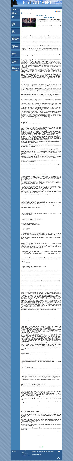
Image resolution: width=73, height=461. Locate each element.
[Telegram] (58, 11)
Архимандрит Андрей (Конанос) (26, 13)
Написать (13, 66)
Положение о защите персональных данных (15, 70)
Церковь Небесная (14, 13)
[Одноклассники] (56, 11)
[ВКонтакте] (55, 11)
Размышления (14, 48)
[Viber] (59, 11)
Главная (22, 9)
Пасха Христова (14, 9)
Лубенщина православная (15, 38)
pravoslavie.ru (59, 431)
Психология (13, 45)
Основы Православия (15, 14)
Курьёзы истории (14, 56)
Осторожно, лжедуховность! (15, 46)
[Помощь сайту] (41, 447)
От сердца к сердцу (14, 39)
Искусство (13, 54)
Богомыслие (13, 23)
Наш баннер (13, 67)
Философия (13, 40)
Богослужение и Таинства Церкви (15, 12)
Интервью (13, 17)
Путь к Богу (13, 32)
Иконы (12, 18)
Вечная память (14, 53)
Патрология (13, 22)
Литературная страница (15, 60)
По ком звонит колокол (27, 9)
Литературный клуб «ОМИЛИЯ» (14, 63)
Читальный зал (14, 61)
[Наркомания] (29, 26)
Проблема (13, 52)
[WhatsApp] (60, 11)
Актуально (13, 33)
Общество (13, 47)
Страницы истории (14, 55)
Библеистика (13, 25)
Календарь (13, 10)
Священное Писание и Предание (15, 16)
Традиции (13, 31)
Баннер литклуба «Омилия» (15, 68)
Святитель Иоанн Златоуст (25, 130)
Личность (13, 30)
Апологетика (13, 24)
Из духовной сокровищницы (15, 37)
